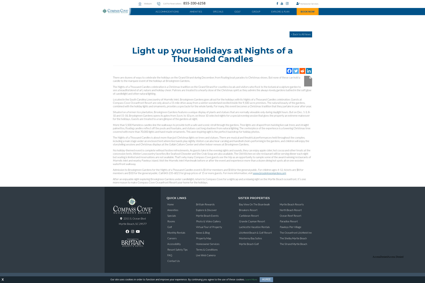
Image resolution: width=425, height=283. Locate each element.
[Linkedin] (309, 71)
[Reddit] (302, 71)
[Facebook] (289, 71)
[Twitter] (296, 71)
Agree (266, 279)
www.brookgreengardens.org (269, 173)
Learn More (251, 279)
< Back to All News (301, 34)
